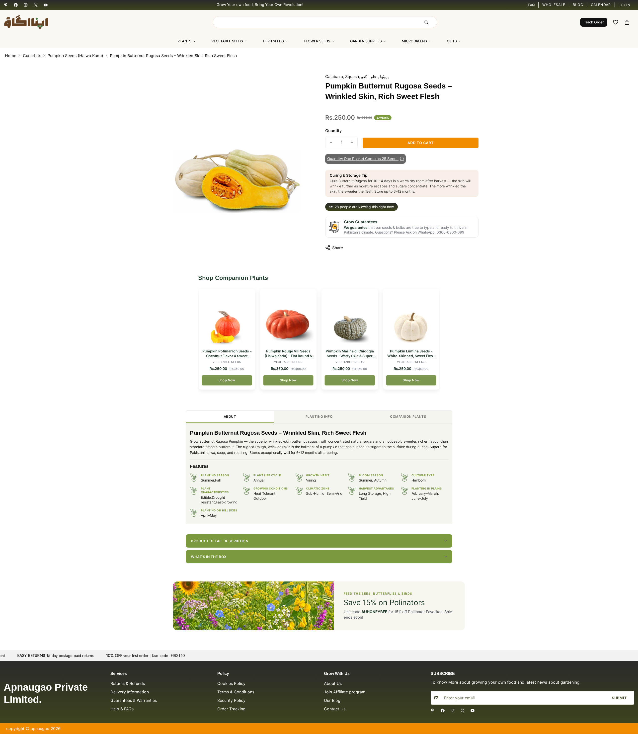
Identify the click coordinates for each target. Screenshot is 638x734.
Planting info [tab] (319, 416)
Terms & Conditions (235, 691)
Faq (531, 5)
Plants (184, 41)
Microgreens (414, 41)
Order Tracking (231, 708)
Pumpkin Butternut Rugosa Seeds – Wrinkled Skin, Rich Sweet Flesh (173, 55)
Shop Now (227, 380)
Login (625, 5)
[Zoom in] (302, 78)
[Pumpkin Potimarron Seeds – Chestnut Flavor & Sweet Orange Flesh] (227, 317)
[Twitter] (36, 5)
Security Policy (231, 700)
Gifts (452, 41)
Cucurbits (32, 55)
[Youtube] (46, 5)
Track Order (594, 22)
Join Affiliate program (344, 691)
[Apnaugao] (32, 22)
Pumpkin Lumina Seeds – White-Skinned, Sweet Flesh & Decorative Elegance (411, 353)
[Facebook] (16, 5)
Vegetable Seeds (227, 41)
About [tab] (230, 416)
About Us (333, 683)
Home (10, 55)
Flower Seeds (317, 41)
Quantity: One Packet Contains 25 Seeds (365, 158)
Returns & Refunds (127, 683)
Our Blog (332, 700)
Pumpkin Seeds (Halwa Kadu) (75, 55)
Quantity (333, 130)
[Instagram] (26, 5)
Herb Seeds (273, 41)
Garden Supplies (366, 41)
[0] (627, 22)
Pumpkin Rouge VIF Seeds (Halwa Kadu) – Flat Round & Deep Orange (288, 353)
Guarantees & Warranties (133, 700)
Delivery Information (129, 691)
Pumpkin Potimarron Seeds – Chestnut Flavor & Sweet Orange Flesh (226, 353)
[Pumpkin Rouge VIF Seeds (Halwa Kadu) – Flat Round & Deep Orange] (288, 317)
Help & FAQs (122, 708)
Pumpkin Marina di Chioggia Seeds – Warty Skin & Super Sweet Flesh (350, 353)
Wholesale (553, 4)
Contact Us (334, 708)
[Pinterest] (6, 5)
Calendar (601, 4)
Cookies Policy (231, 683)
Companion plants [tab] (408, 416)
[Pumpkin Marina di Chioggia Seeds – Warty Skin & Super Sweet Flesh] (349, 317)
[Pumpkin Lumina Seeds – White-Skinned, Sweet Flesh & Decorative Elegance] (411, 317)
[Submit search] (426, 22)
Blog (578, 4)
